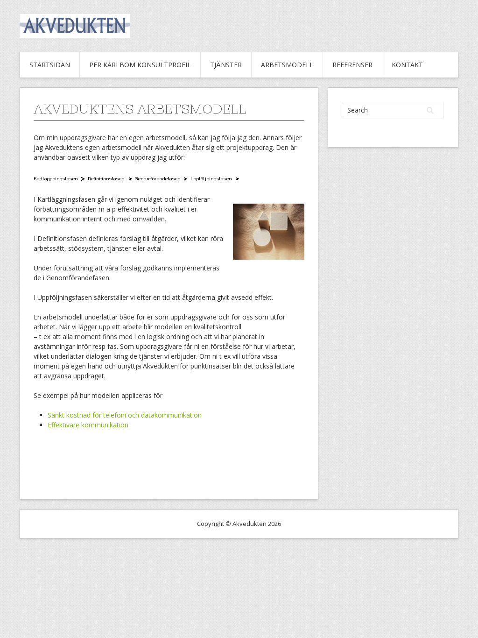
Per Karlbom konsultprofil (140, 64)
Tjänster (226, 64)
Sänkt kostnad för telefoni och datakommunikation (125, 415)
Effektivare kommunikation (88, 424)
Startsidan (49, 64)
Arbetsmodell (287, 64)
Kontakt (407, 64)
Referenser (352, 64)
